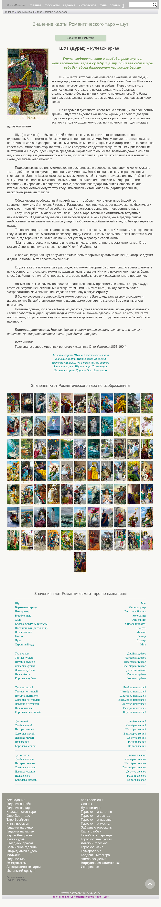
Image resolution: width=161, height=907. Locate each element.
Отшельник (139, 619)
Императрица (137, 607)
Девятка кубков (25, 670)
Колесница (139, 615)
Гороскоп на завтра (95, 816)
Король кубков (136, 678)
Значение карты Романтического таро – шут (80, 896)
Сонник (86, 804)
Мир (143, 644)
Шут (18, 603)
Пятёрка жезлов (25, 763)
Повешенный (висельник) (31, 628)
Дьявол (141, 632)
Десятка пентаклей (134, 703)
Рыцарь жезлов (136, 775)
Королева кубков (25, 678)
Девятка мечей (24, 737)
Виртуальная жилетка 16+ (101, 863)
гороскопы (52, 5)
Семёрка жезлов (25, 767)
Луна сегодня (91, 808)
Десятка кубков (136, 670)
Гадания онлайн (18, 804)
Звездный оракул (19, 843)
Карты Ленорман (19, 835)
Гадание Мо (15, 859)
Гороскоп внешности (96, 839)
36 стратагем (16, 863)
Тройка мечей (24, 725)
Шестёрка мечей (135, 729)
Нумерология (91, 851)
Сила (18, 619)
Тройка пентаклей (26, 691)
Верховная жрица (26, 607)
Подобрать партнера (97, 835)
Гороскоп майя (92, 847)
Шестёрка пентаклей (133, 695)
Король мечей (137, 746)
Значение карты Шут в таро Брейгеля (80, 358)
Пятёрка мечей (24, 729)
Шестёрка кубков (135, 661)
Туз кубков (22, 653)
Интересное (90, 867)
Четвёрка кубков (135, 657)
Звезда (142, 636)
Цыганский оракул (20, 871)
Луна (18, 640)
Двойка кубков (136, 653)
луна (103, 5)
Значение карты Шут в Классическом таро (80, 355)
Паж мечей (22, 741)
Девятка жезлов (25, 771)
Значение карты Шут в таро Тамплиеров (80, 366)
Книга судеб (15, 839)
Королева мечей (25, 746)
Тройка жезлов (24, 759)
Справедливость (135, 623)
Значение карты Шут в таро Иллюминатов (80, 362)
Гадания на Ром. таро (80, 37)
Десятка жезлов (136, 771)
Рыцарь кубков (136, 674)
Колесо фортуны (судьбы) (31, 623)
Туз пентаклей (24, 687)
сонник (115, 5)
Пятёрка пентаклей (27, 695)
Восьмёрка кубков (134, 665)
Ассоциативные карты (23, 867)
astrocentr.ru (15, 4)
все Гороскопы (92, 800)
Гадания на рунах (19, 827)
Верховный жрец (135, 611)
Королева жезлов (26, 779)
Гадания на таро (18, 808)
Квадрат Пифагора (95, 855)
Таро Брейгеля (17, 819)
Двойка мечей (137, 721)
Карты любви (91, 831)
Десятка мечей (136, 737)
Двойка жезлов (136, 755)
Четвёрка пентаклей (133, 691)
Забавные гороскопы (97, 827)
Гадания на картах (20, 831)
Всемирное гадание (21, 847)
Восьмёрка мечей (134, 733)
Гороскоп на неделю (96, 819)
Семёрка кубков (25, 665)
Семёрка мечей (25, 733)
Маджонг (13, 855)
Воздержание (23, 632)
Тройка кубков (24, 657)
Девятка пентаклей (27, 703)
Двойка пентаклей (134, 687)
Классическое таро (21, 812)
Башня (19, 636)
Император (22, 611)
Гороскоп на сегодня (96, 812)
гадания (69, 5)
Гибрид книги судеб (21, 851)
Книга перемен (17, 823)
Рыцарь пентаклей (134, 708)
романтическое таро (56, 12)
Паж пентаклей (24, 708)
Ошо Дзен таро (18, 816)
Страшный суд (24, 644)
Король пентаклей (134, 712)
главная (35, 5)
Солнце (141, 640)
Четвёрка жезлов (135, 759)
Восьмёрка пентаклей (132, 699)
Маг (143, 603)
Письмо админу (15, 877)
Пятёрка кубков (25, 661)
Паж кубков (22, 674)
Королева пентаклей (28, 712)
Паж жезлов (22, 775)
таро (39, 12)
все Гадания (15, 800)
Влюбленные (23, 615)
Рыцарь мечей (137, 741)
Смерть (141, 628)
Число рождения (93, 859)
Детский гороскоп (94, 843)
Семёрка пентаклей (27, 699)
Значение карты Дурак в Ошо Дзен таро (80, 370)
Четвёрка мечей (136, 725)
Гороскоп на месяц (95, 823)
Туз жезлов (22, 755)
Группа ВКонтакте (16, 880)
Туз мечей (21, 721)
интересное (87, 5)
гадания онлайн (26, 12)
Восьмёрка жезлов (134, 767)
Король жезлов (136, 779)
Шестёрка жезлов (135, 763)
